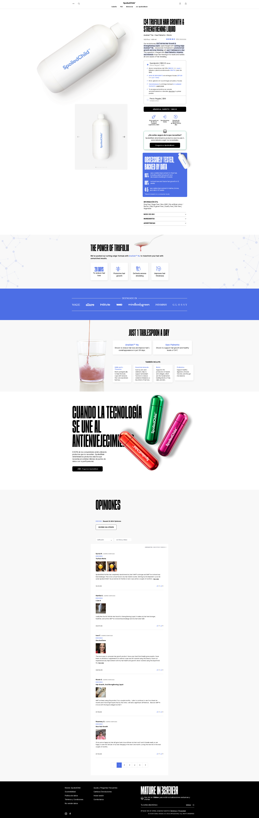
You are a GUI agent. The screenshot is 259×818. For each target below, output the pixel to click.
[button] (124, 137)
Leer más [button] (156, 579)
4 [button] (134, 765)
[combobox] (104, 539)
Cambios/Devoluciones (103, 791)
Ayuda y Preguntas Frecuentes (105, 788)
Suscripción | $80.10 (160, 63)
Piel (121, 7)
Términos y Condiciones (74, 799)
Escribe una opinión (106, 527)
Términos (173, 811)
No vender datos (71, 803)
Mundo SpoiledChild (72, 788)
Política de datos (71, 795)
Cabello (114, 7)
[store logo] (129, 3)
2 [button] (124, 765)
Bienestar (129, 7)
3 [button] (129, 765)
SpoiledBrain (143, 7)
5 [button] (139, 765)
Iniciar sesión (99, 795)
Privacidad (182, 811)
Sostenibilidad (70, 791)
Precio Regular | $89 (158, 98)
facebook (71, 813)
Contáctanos (99, 799)
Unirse (188, 805)
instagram (67, 813)
